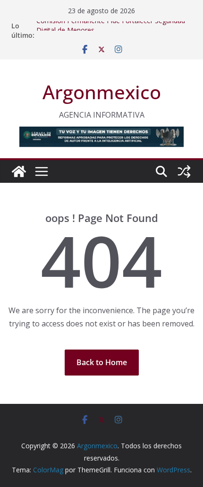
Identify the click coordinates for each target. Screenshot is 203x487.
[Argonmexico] (19, 171)
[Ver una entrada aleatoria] (184, 171)
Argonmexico (101, 92)
